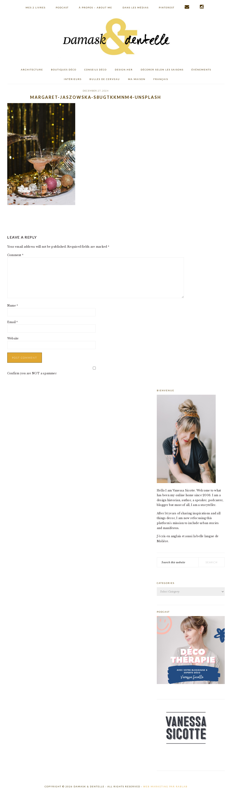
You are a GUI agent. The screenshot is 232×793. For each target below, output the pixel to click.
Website (13, 338)
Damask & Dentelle (116, 37)
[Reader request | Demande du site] (187, 7)
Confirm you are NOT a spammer (32, 373)
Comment (15, 255)
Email (12, 322)
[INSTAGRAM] (202, 7)
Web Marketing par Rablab (165, 786)
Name (12, 305)
